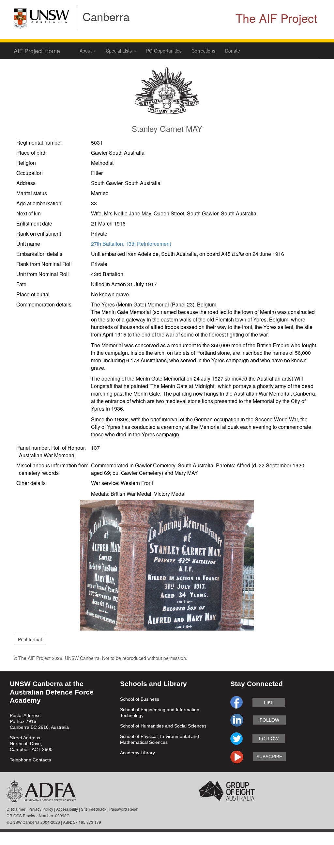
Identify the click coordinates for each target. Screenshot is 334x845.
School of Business (139, 699)
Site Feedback (93, 809)
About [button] (86, 50)
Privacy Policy (40, 809)
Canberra (106, 16)
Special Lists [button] (119, 50)
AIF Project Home (37, 50)
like (269, 702)
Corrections (203, 50)
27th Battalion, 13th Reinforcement (131, 243)
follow (269, 720)
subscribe (269, 756)
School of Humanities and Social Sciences (163, 725)
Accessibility (67, 809)
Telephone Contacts (30, 759)
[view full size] (167, 564)
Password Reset (123, 809)
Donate (232, 50)
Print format (30, 639)
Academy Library (137, 752)
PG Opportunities (164, 50)
